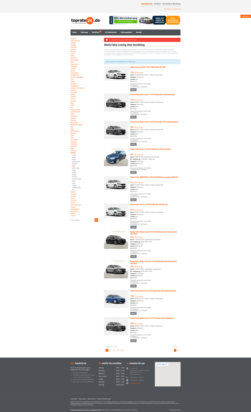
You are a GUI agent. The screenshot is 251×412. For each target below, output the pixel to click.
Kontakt (139, 32)
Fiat (72, 80)
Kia (71, 108)
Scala (74, 183)
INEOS (72, 95)
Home (74, 32)
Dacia (72, 71)
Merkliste (95, 32)
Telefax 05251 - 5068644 (137, 380)
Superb (74, 185)
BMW (72, 56)
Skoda (73, 153)
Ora (72, 138)
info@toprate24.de (135, 383)
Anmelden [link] (246, 16)
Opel (72, 136)
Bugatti (73, 58)
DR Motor (74, 75)
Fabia (73, 166)
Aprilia (73, 49)
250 (122, 350)
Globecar (74, 86)
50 (114, 350)
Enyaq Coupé (76, 162)
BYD (72, 62)
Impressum (82, 399)
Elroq (74, 157)
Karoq (74, 172)
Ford (72, 82)
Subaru (73, 194)
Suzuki (73, 196)
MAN (72, 114)
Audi (72, 54)
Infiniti (73, 97)
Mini (72, 129)
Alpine (73, 45)
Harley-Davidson (77, 88)
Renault (73, 146)
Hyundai (73, 93)
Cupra (73, 69)
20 (110, 350)
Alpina (73, 43)
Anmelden (73, 399)
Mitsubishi (74, 131)
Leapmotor (75, 112)
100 (118, 350)
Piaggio (73, 142)
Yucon (73, 216)
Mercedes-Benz (76, 125)
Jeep (72, 103)
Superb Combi (76, 187)
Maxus (73, 118)
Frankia (73, 84)
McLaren (74, 123)
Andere (73, 47)
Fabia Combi (75, 168)
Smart (73, 192)
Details (133, 90)
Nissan (73, 133)
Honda (73, 90)
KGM (72, 105)
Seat (72, 149)
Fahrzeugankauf (126, 32)
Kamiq (74, 170)
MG (71, 127)
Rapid (73, 181)
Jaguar (73, 101)
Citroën (73, 67)
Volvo (73, 207)
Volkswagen (75, 205)
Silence (73, 151)
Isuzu (72, 99)
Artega (73, 52)
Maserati (74, 116)
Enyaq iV (74, 164)
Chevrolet (74, 65)
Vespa (72, 203)
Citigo (74, 155)
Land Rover (75, 110)
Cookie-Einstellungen (104, 399)
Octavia (74, 177)
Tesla (72, 199)
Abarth (73, 39)
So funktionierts (111, 32)
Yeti (73, 190)
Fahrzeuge (84, 32)
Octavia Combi (76, 179)
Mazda (73, 121)
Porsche (74, 144)
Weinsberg (74, 209)
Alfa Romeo (75, 41)
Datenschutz (91, 399)
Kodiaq (74, 174)
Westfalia (74, 211)
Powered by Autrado (175, 410)
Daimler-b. (74, 73)
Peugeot (74, 140)
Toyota (73, 201)
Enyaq (74, 159)
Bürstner (74, 60)
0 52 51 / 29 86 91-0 (173, 9)
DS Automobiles (77, 77)
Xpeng (73, 214)
